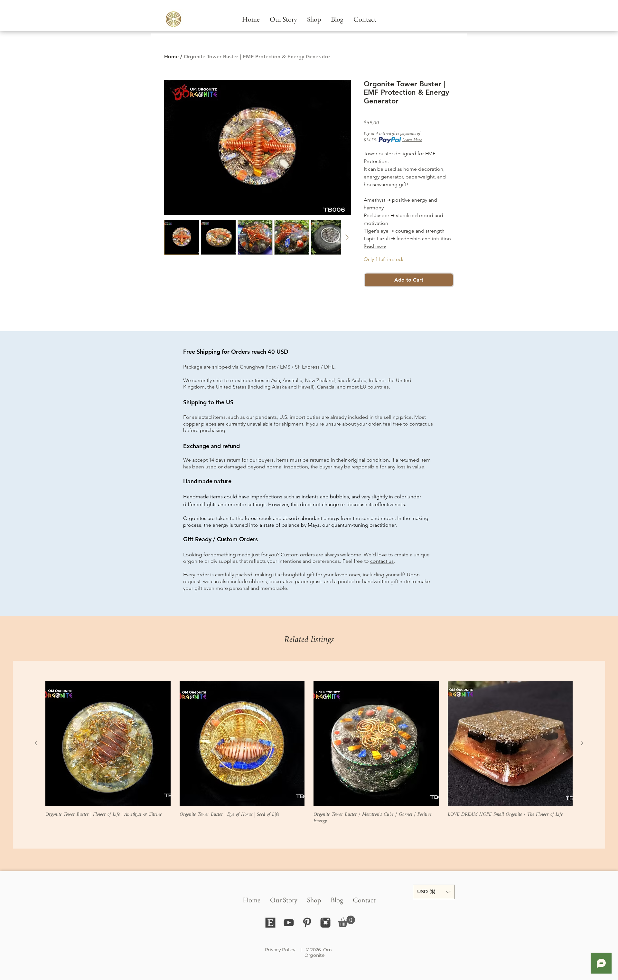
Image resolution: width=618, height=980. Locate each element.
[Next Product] (582, 743)
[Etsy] (270, 922)
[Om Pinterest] (307, 922)
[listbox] (434, 892)
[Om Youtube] (288, 922)
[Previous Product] (36, 743)
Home (171, 56)
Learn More (412, 140)
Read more (375, 246)
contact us (382, 561)
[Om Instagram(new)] (325, 922)
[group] (309, 753)
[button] (346, 921)
